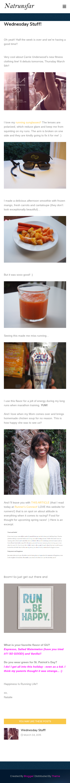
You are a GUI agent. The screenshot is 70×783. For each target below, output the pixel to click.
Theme (56, 776)
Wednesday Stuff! (33, 730)
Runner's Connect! (26, 506)
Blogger (28, 776)
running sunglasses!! (28, 122)
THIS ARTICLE (40, 502)
